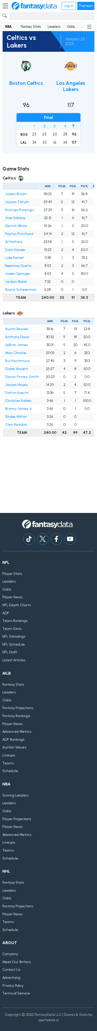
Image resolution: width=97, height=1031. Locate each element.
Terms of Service (16, 993)
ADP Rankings (13, 739)
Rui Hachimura (17, 361)
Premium (86, 6)
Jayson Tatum (17, 202)
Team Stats (11, 629)
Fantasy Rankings (16, 716)
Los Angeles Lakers (70, 86)
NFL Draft (9, 652)
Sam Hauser (15, 250)
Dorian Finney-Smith (22, 377)
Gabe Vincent (16, 369)
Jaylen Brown (16, 194)
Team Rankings (14, 621)
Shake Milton (16, 416)
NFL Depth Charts (16, 605)
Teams (8, 763)
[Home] (34, 6)
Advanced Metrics (16, 731)
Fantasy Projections (17, 708)
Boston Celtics (26, 83)
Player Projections (16, 819)
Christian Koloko (18, 401)
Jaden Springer (18, 274)
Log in (68, 6)
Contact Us (11, 969)
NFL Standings (13, 636)
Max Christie (15, 353)
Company (10, 954)
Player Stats (12, 574)
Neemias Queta (18, 266)
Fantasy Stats (31, 27)
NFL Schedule (13, 644)
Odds (71, 27)
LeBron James (16, 345)
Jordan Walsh (16, 281)
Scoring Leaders (15, 795)
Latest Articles (13, 660)
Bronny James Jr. (18, 408)
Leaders (54, 27)
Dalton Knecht (17, 393)
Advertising (11, 977)
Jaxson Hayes (16, 385)
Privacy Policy (13, 985)
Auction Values (14, 747)
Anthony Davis (17, 337)
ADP (5, 613)
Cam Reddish (16, 424)
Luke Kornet (14, 258)
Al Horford (13, 242)
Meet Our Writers (16, 962)
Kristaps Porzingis (19, 210)
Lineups (8, 755)
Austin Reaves (16, 329)
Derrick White (16, 226)
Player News (12, 597)
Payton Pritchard (19, 234)
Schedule (10, 771)
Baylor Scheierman (21, 289)
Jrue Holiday (15, 218)
